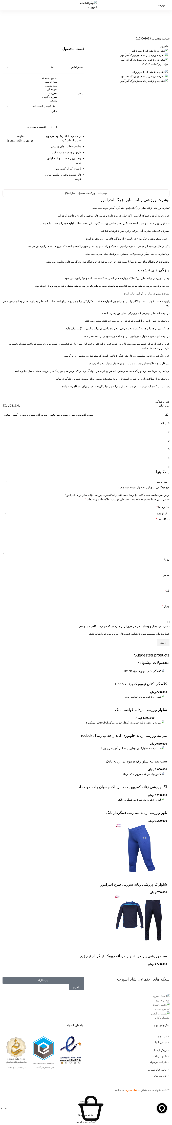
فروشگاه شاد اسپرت (107, 253)
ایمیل (165, 606)
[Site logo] (86, 5)
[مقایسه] (144, 677)
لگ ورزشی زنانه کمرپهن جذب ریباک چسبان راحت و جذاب (121, 787)
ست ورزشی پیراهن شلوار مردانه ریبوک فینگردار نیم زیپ (123, 956)
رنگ (80, 94)
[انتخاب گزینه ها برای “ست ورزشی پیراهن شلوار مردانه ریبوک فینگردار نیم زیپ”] (163, 949)
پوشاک (151, 30)
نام (167, 590)
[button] (163, 677)
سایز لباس (77, 67)
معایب (165, 575)
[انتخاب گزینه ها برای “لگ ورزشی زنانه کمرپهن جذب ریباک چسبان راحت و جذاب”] (163, 780)
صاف (54, 111)
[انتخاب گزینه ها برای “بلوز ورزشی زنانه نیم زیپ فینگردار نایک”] (163, 806)
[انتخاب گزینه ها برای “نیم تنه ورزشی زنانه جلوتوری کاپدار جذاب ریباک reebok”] (163, 729)
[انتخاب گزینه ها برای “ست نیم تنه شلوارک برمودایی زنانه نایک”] (163, 754)
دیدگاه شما (162, 519)
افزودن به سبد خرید (36, 127)
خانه (165, 30)
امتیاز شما (163, 507)
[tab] (102, 193)
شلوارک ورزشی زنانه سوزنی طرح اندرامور (133, 884)
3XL (17, 405)
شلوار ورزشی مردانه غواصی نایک (141, 710)
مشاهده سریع (153, 677)
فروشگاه (159, 30)
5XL (5, 405)
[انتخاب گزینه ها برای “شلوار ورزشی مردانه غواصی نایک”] (163, 703)
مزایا (166, 559)
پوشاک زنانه (142, 30)
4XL (11, 405)
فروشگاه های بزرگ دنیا (84, 261)
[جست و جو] (2, 5)
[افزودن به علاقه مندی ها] (135, 677)
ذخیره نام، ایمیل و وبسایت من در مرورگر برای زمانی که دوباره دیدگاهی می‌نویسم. (124, 626)
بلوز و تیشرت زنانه (130, 30)
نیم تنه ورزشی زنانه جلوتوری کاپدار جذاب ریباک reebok (124, 735)
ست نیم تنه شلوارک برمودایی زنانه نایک (136, 761)
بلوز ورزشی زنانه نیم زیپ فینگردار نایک (136, 813)
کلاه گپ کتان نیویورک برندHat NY (141, 684)
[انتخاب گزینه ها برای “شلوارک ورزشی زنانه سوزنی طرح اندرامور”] (163, 878)
